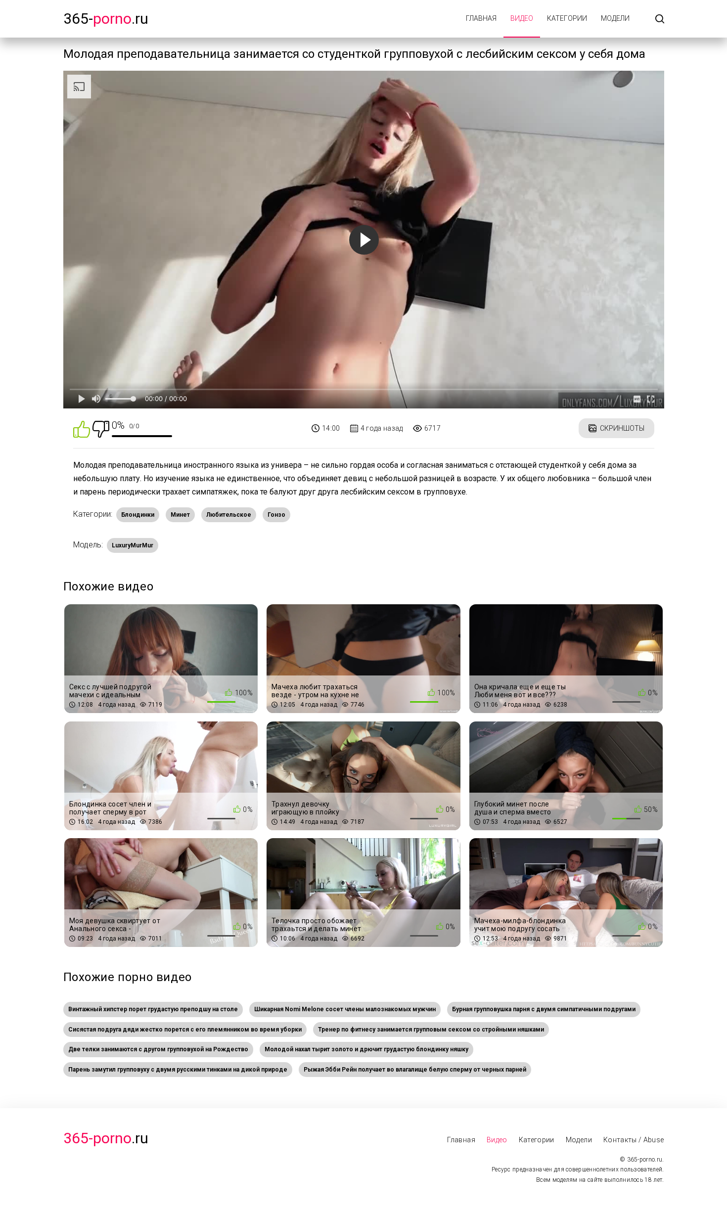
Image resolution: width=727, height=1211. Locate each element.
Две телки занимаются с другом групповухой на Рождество (158, 1049)
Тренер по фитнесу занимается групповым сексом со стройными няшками (431, 1029)
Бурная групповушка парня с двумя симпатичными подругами (544, 1009)
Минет (180, 514)
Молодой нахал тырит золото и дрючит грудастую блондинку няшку (366, 1049)
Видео (521, 18)
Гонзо (276, 514)
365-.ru (105, 18)
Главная (481, 18)
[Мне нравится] (81, 428)
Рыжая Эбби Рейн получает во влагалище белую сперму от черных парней (415, 1069)
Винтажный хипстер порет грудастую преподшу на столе (153, 1009)
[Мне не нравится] (100, 428)
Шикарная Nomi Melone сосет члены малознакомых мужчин (345, 1009)
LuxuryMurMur (132, 545)
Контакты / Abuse (633, 1140)
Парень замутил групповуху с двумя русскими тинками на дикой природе (177, 1069)
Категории (567, 18)
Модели (615, 18)
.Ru (105, 1138)
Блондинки (137, 514)
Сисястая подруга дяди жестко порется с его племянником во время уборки (185, 1029)
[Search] (659, 19)
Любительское (228, 514)
